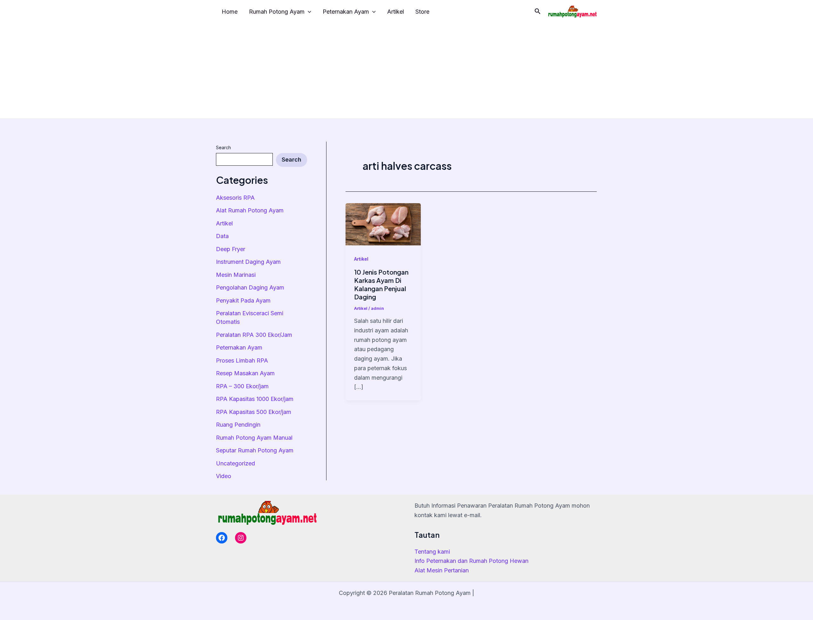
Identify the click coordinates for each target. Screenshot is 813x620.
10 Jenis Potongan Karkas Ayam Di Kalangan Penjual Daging (381, 284)
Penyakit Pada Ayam (243, 300)
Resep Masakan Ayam (245, 373)
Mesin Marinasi (236, 274)
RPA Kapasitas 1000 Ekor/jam (254, 399)
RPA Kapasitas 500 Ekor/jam (253, 412)
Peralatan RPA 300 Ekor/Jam (254, 334)
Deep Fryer (230, 249)
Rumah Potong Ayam (277, 11)
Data (222, 236)
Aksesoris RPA (235, 197)
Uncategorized (235, 463)
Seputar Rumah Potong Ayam (254, 450)
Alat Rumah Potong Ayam (250, 210)
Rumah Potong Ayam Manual (254, 437)
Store (422, 11)
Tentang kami (432, 551)
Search (223, 147)
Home (230, 11)
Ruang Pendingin (238, 424)
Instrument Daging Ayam (248, 261)
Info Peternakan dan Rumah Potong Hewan (471, 560)
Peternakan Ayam (346, 11)
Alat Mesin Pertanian (441, 570)
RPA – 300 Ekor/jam (242, 386)
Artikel (395, 11)
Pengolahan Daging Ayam (250, 287)
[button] (537, 11)
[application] (308, 12)
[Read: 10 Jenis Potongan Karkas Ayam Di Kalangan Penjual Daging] (383, 223)
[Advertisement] (406, 70)
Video (223, 476)
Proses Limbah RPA (242, 360)
